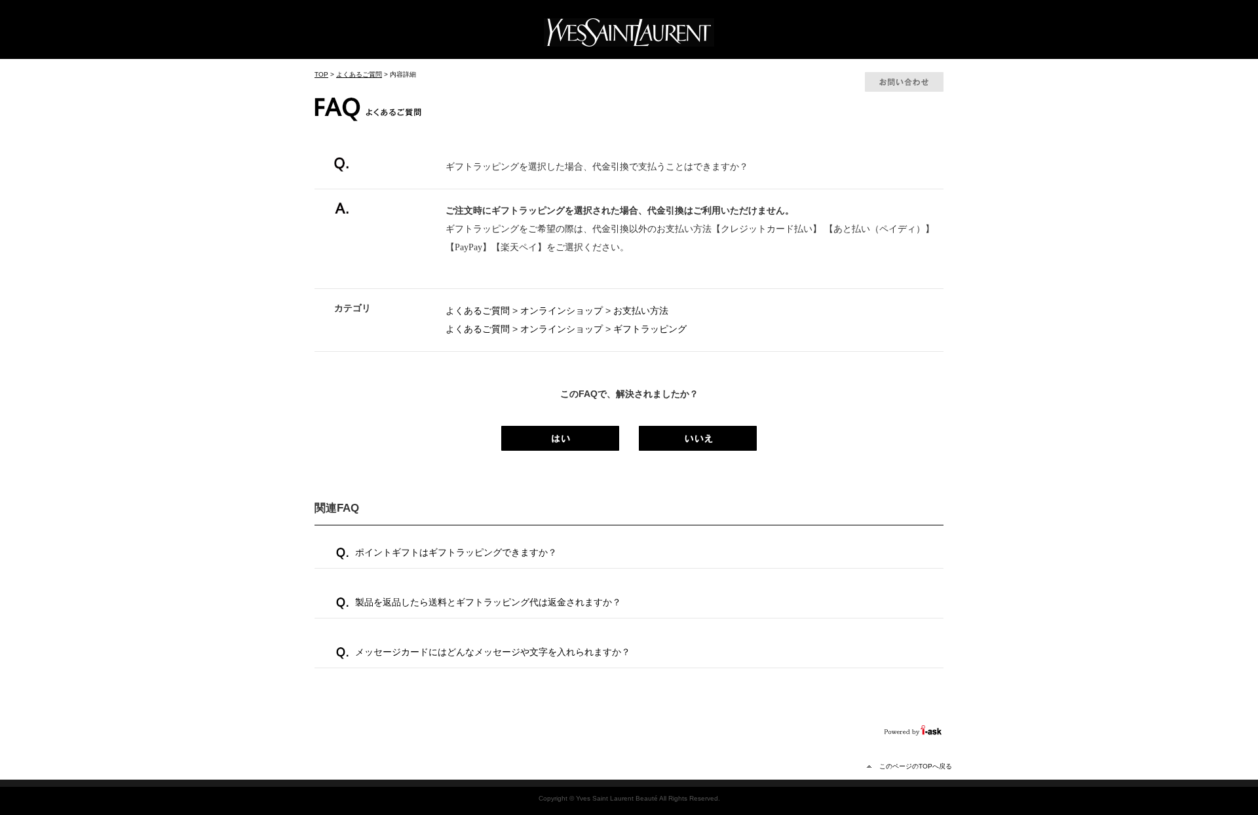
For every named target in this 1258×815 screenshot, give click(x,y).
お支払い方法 (640, 310)
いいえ (698, 438)
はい (560, 438)
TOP (321, 74)
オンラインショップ (561, 310)
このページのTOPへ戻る (915, 766)
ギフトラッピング (650, 329)
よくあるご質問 (359, 74)
